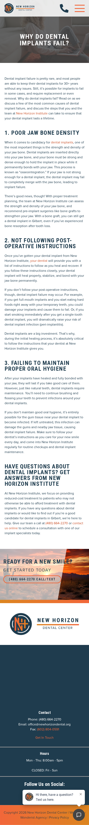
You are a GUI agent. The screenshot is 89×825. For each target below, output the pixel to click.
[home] (19, 8)
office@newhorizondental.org (49, 724)
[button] (80, 8)
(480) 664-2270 (57, 523)
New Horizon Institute (32, 113)
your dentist (38, 260)
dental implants (62, 142)
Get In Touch (44, 737)
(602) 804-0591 (48, 729)
